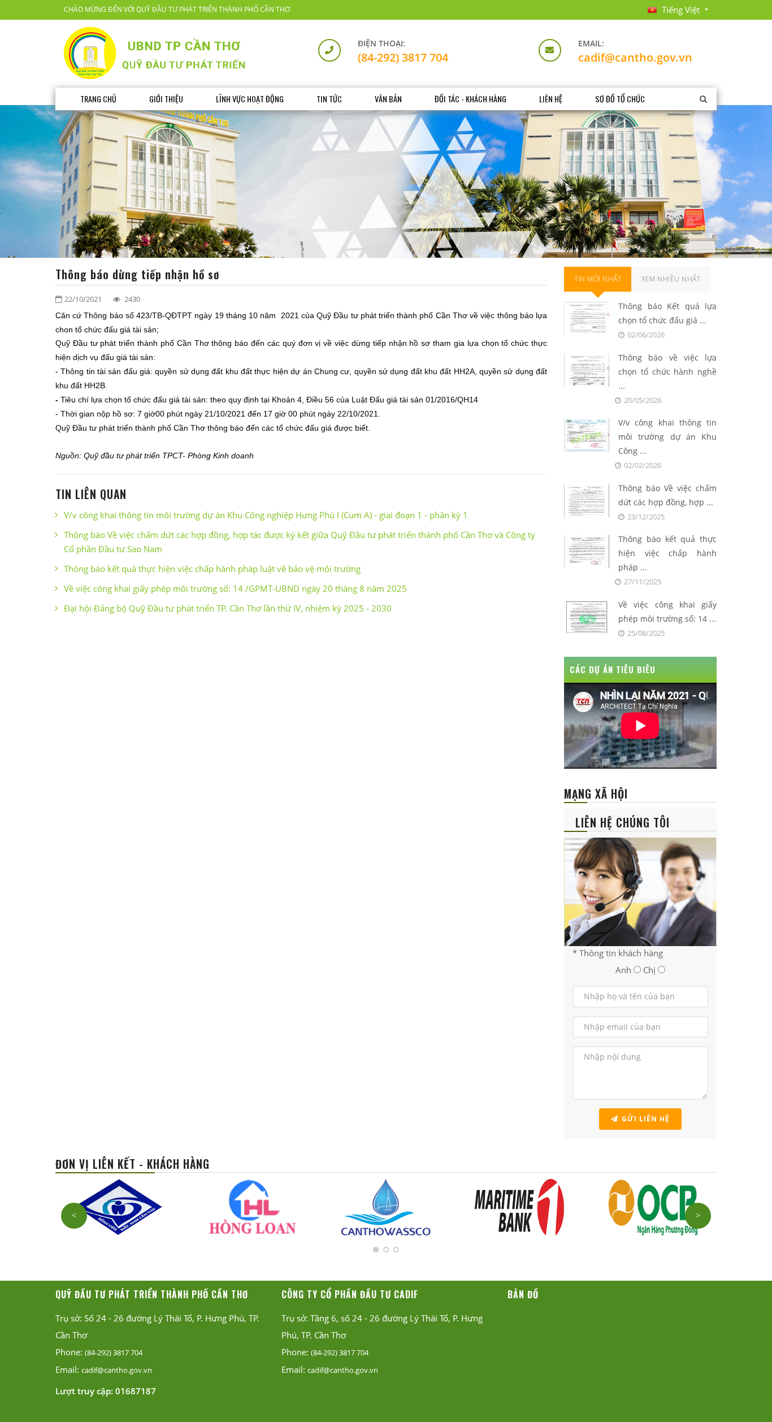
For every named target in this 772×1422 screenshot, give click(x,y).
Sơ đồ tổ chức (620, 99)
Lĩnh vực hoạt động (250, 99)
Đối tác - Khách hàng (470, 99)
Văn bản (388, 99)
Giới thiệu (166, 99)
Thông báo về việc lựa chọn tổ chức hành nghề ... (667, 371)
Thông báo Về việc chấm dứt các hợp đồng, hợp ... (667, 495)
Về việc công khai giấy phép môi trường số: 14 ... (667, 611)
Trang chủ (98, 99)
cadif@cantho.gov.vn (635, 57)
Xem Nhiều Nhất (670, 279)
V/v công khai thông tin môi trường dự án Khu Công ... (667, 436)
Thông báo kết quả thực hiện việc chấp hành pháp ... (667, 553)
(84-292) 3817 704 (403, 57)
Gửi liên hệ (646, 1119)
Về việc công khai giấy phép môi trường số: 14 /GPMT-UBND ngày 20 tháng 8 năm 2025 (235, 588)
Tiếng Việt (681, 9)
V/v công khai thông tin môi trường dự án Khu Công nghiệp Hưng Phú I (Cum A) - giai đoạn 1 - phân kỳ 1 (266, 515)
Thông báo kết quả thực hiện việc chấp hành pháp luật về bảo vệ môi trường (212, 568)
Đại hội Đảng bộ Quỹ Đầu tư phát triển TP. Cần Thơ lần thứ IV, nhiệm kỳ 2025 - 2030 (228, 608)
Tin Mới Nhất (597, 279)
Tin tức (329, 99)
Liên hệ (550, 99)
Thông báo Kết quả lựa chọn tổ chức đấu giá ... (667, 313)
